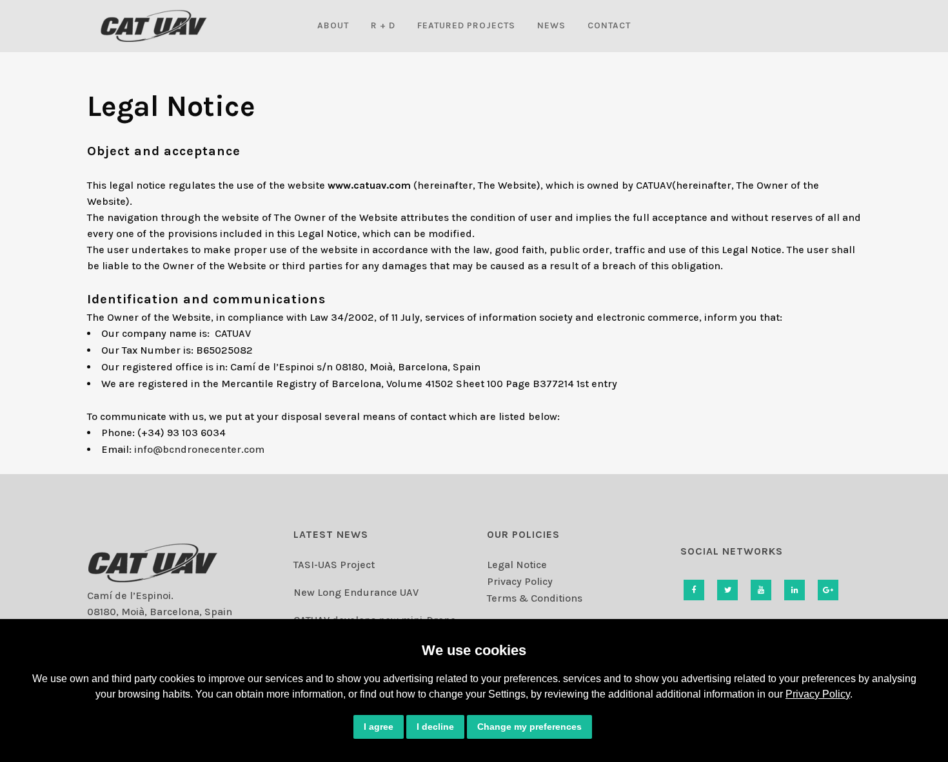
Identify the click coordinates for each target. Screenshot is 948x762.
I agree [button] (378, 726)
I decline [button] (435, 726)
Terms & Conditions (534, 598)
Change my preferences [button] (529, 726)
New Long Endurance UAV (356, 592)
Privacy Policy (817, 694)
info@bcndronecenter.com (199, 449)
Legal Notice (517, 564)
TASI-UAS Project (334, 564)
